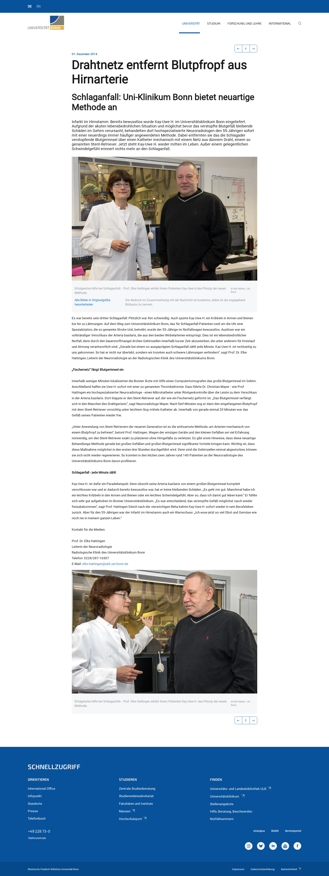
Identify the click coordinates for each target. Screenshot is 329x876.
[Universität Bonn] (46, 23)
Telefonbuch (37, 818)
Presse (33, 811)
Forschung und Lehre (245, 23)
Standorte (35, 804)
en (39, 6)
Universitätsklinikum (225, 796)
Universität (191, 23)
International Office (41, 788)
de (30, 6)
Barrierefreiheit (289, 869)
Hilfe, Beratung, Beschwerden (231, 811)
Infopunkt (35, 796)
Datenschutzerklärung (263, 869)
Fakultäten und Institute (136, 804)
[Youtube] (285, 846)
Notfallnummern (221, 819)
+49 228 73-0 (39, 831)
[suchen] (298, 25)
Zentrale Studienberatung (137, 788)
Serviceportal (293, 830)
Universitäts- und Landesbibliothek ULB (238, 789)
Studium (213, 23)
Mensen (124, 811)
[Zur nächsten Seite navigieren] (253, 48)
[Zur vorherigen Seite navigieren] (238, 48)
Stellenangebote (221, 804)
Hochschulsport (130, 819)
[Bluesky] (261, 846)
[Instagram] (248, 846)
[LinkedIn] (273, 846)
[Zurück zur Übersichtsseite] (246, 48)
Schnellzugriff (54, 766)
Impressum (238, 869)
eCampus (259, 830)
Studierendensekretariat (136, 796)
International (280, 23)
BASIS (275, 830)
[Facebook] (297, 846)
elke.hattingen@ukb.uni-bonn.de (105, 564)
